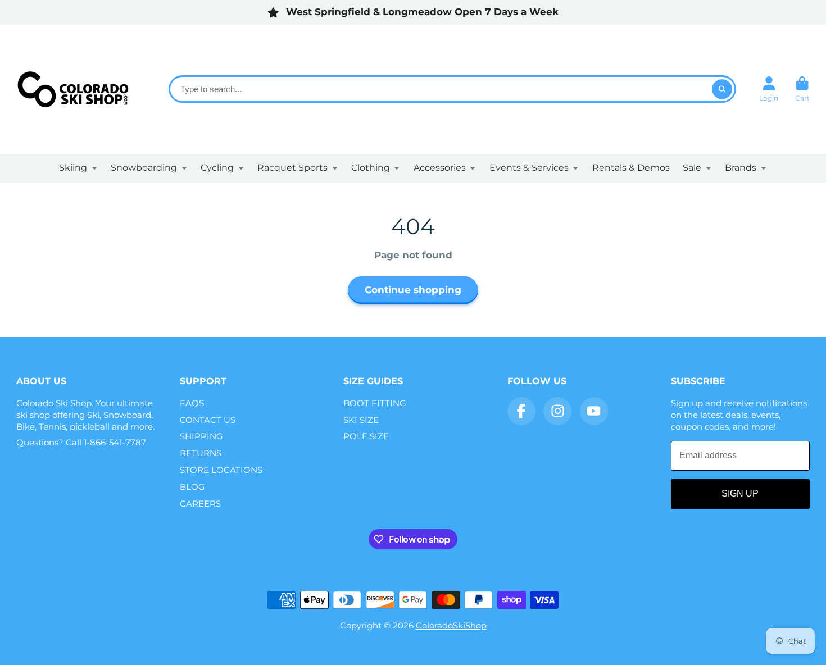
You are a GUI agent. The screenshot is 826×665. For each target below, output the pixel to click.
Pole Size (366, 436)
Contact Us (207, 420)
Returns (200, 453)
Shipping (201, 436)
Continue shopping (413, 289)
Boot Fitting (374, 403)
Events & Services (529, 167)
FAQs (192, 403)
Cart (802, 89)
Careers (200, 503)
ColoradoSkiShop (451, 626)
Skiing (73, 167)
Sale (692, 167)
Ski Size (361, 420)
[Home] (72, 89)
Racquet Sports (292, 167)
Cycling (217, 167)
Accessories (440, 167)
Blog (192, 486)
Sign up (740, 493)
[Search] (722, 89)
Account (768, 89)
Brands (740, 167)
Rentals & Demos (631, 167)
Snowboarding (144, 167)
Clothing (370, 167)
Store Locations (221, 469)
